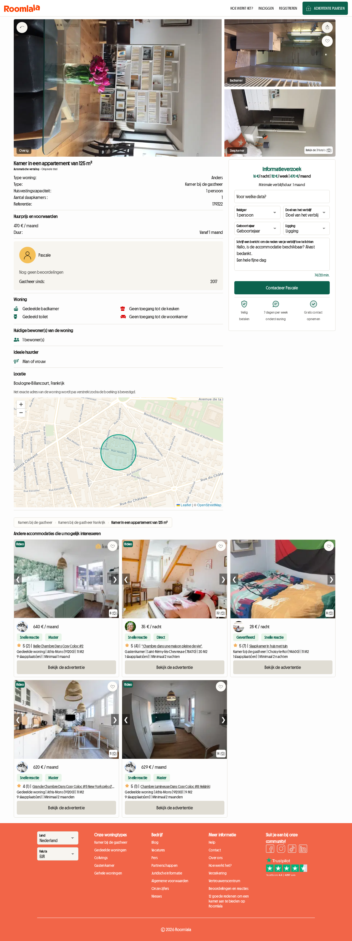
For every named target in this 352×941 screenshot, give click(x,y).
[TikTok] (292, 849)
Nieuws (157, 896)
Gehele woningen (108, 873)
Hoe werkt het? (220, 865)
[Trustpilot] (286, 875)
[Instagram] (281, 849)
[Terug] (22, 34)
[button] (21, 404)
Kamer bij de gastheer (110, 842)
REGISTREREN (288, 8)
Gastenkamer (104, 865)
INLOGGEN (266, 8)
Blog (155, 842)
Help (212, 842)
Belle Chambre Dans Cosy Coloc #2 (58, 646)
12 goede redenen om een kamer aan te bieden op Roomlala (229, 901)
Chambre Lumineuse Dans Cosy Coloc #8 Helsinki (175, 786)
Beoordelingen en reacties (228, 888)
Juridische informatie (167, 873)
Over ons (215, 858)
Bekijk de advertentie (66, 667)
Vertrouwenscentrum (224, 881)
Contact (215, 850)
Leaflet (185, 504)
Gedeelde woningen (110, 850)
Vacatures (158, 850)
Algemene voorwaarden (170, 881)
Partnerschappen (165, 865)
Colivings (101, 858)
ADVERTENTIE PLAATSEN (329, 8)
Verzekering (218, 873)
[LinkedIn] (303, 849)
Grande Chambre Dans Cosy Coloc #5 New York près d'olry (75, 786)
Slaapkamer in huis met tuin (268, 646)
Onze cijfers (160, 888)
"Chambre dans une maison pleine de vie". (172, 646)
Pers (155, 858)
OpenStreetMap (209, 504)
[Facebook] (270, 849)
